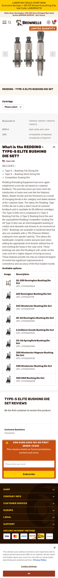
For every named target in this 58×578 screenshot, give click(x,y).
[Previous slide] (5, 54)
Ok (29, 573)
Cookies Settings (29, 566)
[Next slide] (53, 54)
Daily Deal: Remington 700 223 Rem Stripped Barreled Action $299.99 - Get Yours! (29, 14)
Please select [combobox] (11, 107)
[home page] (29, 23)
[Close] (55, 547)
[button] (4, 22)
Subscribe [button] (29, 474)
